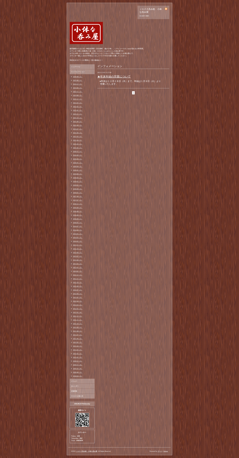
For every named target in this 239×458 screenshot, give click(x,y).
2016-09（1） (77, 207)
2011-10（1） (77, 324)
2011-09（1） (77, 327)
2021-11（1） (77, 114)
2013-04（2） (77, 264)
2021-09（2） (77, 121)
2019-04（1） (77, 178)
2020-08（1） (77, 159)
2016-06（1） (77, 215)
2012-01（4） (77, 312)
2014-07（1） (77, 226)
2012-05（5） (77, 297)
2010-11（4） (77, 365)
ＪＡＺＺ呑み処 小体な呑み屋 (86, 451)
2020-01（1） (77, 170)
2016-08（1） (77, 211)
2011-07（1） (77, 335)
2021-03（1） (77, 144)
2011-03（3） (77, 350)
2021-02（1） (77, 148)
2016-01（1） (77, 222)
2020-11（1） (77, 151)
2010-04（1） (77, 376)
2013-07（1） (77, 256)
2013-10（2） (77, 249)
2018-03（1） (77, 193)
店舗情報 (74, 391)
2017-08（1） (77, 196)
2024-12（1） (77, 84)
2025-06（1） (77, 80)
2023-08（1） (77, 95)
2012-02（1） (77, 309)
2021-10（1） (77, 118)
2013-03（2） (77, 267)
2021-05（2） (77, 136)
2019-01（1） (77, 185)
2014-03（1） (77, 237)
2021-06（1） (77, 133)
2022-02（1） (77, 106)
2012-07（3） (77, 290)
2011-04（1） (77, 346)
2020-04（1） (77, 166)
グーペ (160, 451)
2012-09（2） (77, 286)
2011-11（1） (77, 320)
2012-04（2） (77, 301)
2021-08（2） (77, 125)
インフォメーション (78, 71)
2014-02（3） (77, 241)
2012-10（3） (77, 282)
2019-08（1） (77, 174)
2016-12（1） (77, 204)
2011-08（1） (77, 331)
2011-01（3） (77, 357)
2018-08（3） (77, 189)
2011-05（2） (77, 342)
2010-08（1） (77, 372)
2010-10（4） (77, 368)
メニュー (74, 381)
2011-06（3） (77, 338)
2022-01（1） (77, 110)
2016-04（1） (77, 219)
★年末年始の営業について (114, 76)
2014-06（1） (77, 230)
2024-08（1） (77, 88)
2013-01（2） (77, 271)
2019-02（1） (77, 181)
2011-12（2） (77, 316)
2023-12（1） (77, 91)
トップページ (75, 67)
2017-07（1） (77, 200)
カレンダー (75, 386)
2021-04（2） (77, 140)
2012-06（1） (77, 294)
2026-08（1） (77, 76)
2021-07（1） (77, 129)
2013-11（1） (77, 245)
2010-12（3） (77, 361)
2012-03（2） (77, 305)
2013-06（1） (77, 260)
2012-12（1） (77, 275)
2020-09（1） (77, 155)
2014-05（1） (77, 234)
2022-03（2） (77, 103)
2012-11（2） (77, 279)
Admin (165, 451)
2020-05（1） (77, 163)
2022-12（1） (77, 99)
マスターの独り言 (77, 396)
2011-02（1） (77, 353)
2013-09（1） (77, 252)
